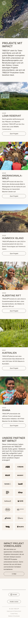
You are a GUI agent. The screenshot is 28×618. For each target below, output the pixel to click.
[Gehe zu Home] (4, 3)
